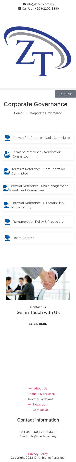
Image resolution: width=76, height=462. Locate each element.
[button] (38, 89)
